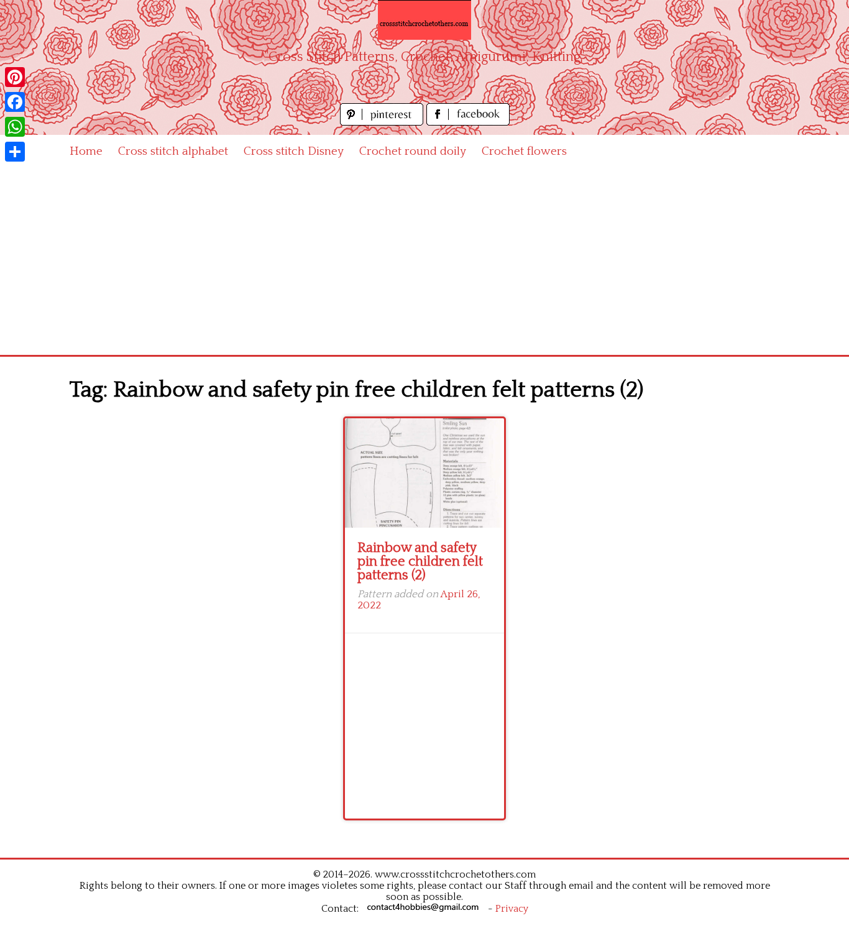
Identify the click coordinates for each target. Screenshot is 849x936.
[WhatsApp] (14, 126)
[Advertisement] (424, 262)
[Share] (14, 151)
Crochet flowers (524, 151)
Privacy (511, 908)
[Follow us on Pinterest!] (383, 122)
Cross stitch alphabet (173, 151)
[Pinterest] (14, 77)
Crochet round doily (412, 151)
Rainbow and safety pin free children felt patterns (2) (420, 561)
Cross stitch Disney (294, 151)
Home (86, 151)
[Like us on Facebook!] (468, 122)
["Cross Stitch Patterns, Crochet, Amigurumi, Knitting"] (424, 20)
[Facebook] (14, 101)
